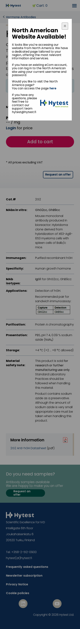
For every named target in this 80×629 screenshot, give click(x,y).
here (52, 88)
